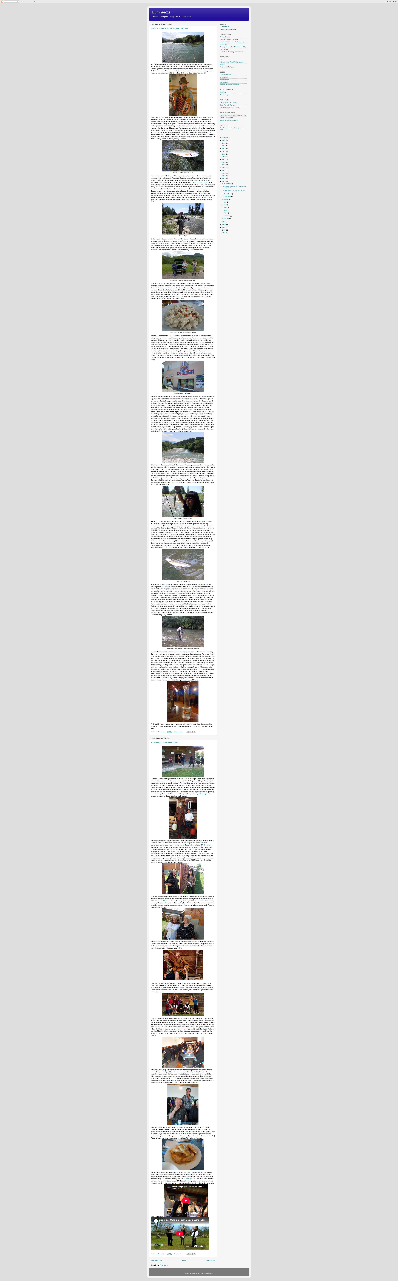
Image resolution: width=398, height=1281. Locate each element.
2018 (224, 162)
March (226, 213)
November (227, 194)
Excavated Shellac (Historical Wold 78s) (233, 115)
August (226, 199)
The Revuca (166, 587)
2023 (224, 148)
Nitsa (166, 901)
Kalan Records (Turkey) (227, 105)
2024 (224, 146)
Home (183, 1261)
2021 (224, 154)
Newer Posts (156, 1261)
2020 (224, 157)
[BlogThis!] (189, 732)
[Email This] (187, 732)
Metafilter (223, 92)
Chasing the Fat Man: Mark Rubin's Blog (233, 47)
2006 (224, 233)
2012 (224, 178)
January (226, 218)
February (227, 216)
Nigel (183, 785)
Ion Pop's (188, 1179)
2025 (224, 143)
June (225, 205)
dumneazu (225, 26)
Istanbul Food (224, 79)
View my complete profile (228, 29)
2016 (224, 167)
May (225, 207)
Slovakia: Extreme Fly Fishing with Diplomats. (170, 28)
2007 (224, 230)
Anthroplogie (202, 794)
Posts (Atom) (164, 1265)
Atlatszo (222, 64)
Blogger (210, 1273)
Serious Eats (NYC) (226, 74)
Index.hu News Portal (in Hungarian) (232, 62)
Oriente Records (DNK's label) (230, 107)
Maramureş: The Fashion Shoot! (164, 742)
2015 (224, 170)
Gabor (172, 856)
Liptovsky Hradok (203, 182)
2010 (224, 222)
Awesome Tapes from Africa (229, 120)
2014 (224, 173)
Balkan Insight (224, 95)
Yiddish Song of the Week (228, 102)
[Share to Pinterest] (195, 732)
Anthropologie (206, 845)
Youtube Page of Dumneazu (229, 39)
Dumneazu (161, 12)
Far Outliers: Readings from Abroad (231, 52)
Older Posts (210, 1261)
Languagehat (224, 49)
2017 (224, 165)
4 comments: (178, 1254)
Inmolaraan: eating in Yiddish (229, 84)
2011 (224, 181)
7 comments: (178, 732)
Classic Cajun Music (226, 117)
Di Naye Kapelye (225, 37)
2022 (224, 151)
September (227, 196)
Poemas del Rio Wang (227, 67)
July (225, 202)
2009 (224, 224)
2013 (224, 176)
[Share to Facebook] (193, 732)
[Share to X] (191, 732)
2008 (224, 227)
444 (221, 59)
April (225, 210)
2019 (224, 159)
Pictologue (223, 44)
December (227, 184)
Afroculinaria (224, 77)
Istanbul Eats (224, 82)
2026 (224, 140)
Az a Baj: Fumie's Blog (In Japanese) (232, 42)
